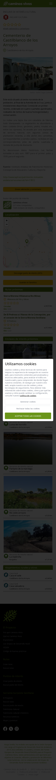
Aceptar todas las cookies (28, 416)
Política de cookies (28, 395)
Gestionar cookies (28, 401)
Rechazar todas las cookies (28, 408)
